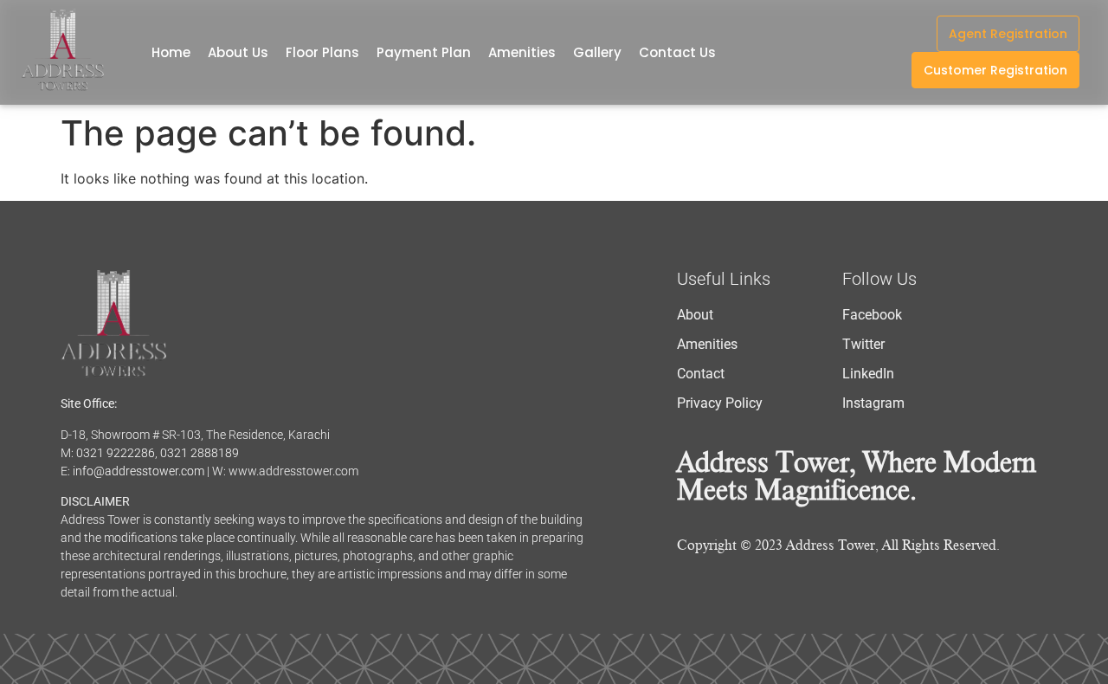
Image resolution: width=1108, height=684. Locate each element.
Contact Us (677, 52)
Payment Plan (424, 52)
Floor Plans (322, 52)
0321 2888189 (199, 453)
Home (170, 52)
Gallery (597, 52)
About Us (238, 52)
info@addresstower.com (138, 471)
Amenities (522, 52)
